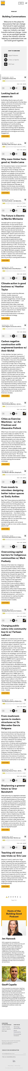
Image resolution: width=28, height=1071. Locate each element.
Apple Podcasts (13, 55)
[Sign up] (24, 1053)
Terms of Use (17, 1065)
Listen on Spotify (13, 60)
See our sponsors (7, 1043)
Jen (10, 943)
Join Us (21, 3)
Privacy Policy (10, 1065)
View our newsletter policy (9, 1056)
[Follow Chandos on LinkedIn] (14, 1062)
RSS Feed (11, 64)
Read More (5, 136)
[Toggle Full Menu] (26, 3)
